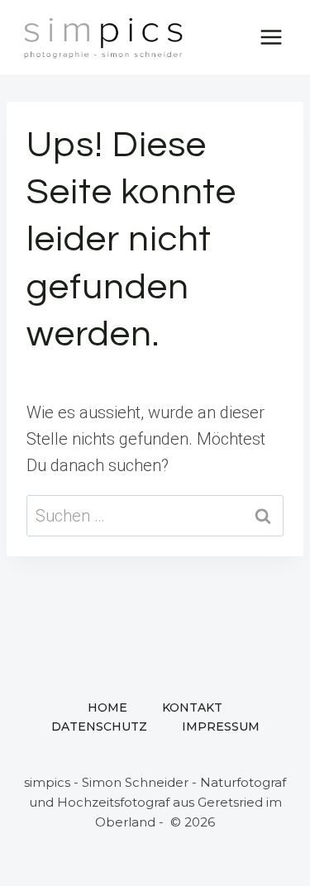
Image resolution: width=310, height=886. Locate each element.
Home (107, 707)
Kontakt (192, 707)
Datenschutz (99, 726)
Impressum (221, 726)
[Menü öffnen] (270, 37)
